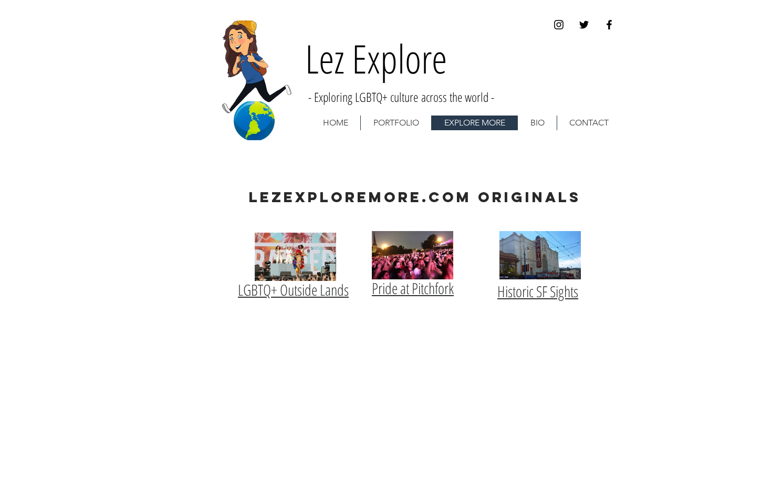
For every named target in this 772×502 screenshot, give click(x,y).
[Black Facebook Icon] (609, 24)
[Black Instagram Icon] (558, 24)
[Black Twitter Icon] (584, 24)
